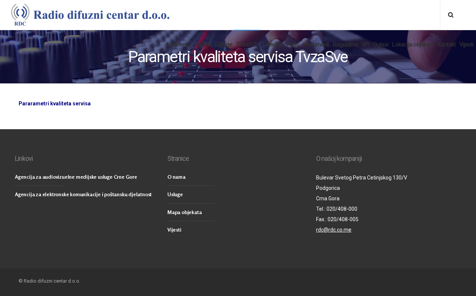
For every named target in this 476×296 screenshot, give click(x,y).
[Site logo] (89, 15)
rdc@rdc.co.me (333, 230)
